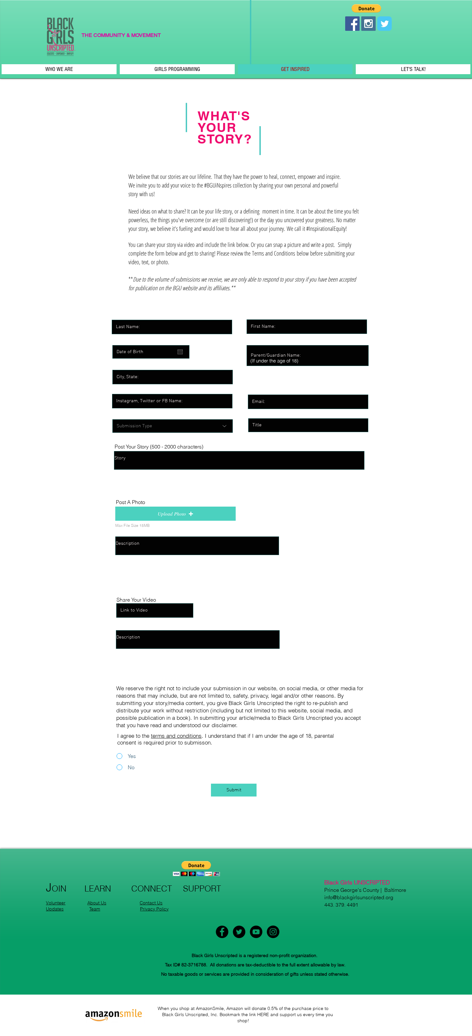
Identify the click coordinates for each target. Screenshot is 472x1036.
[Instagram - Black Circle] (273, 932)
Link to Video (130, 596)
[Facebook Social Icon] (352, 23)
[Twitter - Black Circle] (239, 932)
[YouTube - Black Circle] (256, 932)
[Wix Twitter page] (384, 23)
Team (94, 909)
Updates (55, 909)
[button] (366, 8)
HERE (263, 1014)
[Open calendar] (180, 351)
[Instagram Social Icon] (368, 23)
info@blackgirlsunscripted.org (358, 897)
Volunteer (56, 903)
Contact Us (151, 903)
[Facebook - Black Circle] (222, 932)
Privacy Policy (154, 909)
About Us (96, 903)
